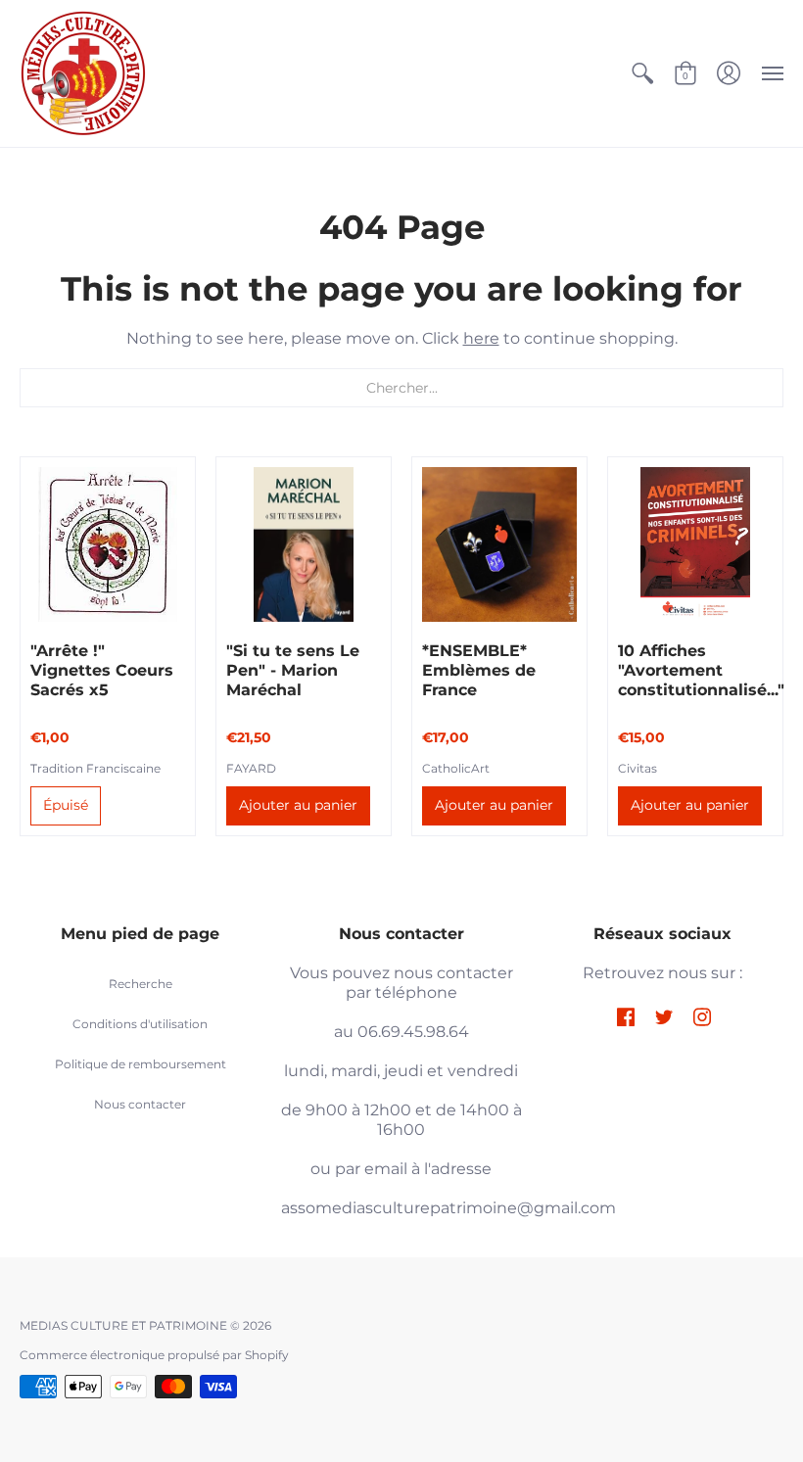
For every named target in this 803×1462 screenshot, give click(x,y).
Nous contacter (140, 1104)
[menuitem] (642, 73)
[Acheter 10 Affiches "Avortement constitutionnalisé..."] (695, 544)
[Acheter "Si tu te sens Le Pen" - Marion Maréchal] (303, 544)
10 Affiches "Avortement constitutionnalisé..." (701, 670)
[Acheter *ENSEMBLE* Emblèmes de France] (499, 544)
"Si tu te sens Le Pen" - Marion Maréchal (292, 670)
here (481, 338)
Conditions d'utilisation (140, 1023)
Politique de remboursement (140, 1064)
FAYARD (251, 768)
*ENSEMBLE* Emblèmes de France (479, 670)
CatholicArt (456, 768)
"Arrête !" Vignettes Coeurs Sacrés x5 (101, 670)
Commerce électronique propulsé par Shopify (154, 1354)
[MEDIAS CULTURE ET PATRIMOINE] (83, 73)
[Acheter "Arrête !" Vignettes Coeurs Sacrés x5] (107, 544)
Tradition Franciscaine (95, 768)
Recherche (140, 983)
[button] (642, 73)
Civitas (637, 768)
